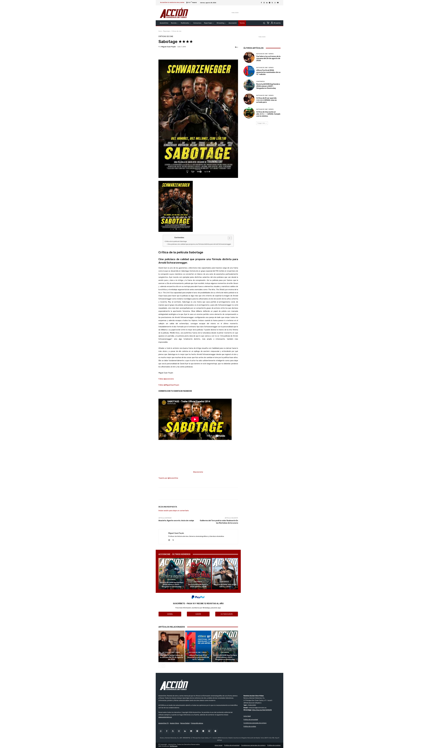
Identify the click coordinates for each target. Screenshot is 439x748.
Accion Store (174, 723)
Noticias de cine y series (171, 652)
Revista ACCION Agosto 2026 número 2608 (198, 586)
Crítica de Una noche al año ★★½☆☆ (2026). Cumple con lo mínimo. (268, 114)
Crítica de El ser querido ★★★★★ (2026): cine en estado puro (266, 100)
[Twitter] (173, 731)
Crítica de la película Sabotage (176, 241)
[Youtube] (277, 2)
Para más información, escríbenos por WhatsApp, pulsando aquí (198, 608)
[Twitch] (209, 731)
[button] (264, 23)
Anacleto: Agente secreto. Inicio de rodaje (176, 521)
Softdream (173, 746)
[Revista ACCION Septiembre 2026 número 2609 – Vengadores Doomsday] (171, 573)
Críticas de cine (176, 31)
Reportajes (166, 31)
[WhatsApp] (275, 2)
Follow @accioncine (166, 379)
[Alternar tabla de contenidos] (228, 238)
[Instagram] (264, 2)
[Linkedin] (266, 2)
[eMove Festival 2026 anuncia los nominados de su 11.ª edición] (198, 646)
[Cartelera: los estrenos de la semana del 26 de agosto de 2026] (171, 646)
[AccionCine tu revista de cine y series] (219, 685)
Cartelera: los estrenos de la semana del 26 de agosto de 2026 (171, 657)
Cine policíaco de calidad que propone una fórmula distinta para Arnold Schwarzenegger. (199, 244)
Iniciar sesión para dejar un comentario (173, 511)
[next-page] (163, 665)
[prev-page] (159, 665)
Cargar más (261, 123)
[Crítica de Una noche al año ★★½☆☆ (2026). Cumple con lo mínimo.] (249, 112)
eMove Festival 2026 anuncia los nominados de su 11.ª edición (198, 657)
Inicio (160, 31)
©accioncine (198, 472)
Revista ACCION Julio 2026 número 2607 (225, 586)
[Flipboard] (197, 731)
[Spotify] (215, 731)
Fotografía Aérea (197, 723)
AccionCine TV (163, 723)
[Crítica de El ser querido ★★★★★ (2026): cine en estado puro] (249, 99)
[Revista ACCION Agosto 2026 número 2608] (198, 573)
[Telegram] (269, 2)
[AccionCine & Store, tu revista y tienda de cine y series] (174, 13)
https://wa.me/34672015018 (262, 710)
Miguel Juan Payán (168, 46)
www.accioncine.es (165, 717)
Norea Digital (185, 723)
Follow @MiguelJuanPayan (168, 385)
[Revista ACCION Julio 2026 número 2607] (225, 573)
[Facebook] (261, 2)
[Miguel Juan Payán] (163, 537)
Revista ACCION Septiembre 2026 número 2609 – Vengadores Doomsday (171, 584)
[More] (218, 54)
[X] (272, 2)
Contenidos (171, 579)
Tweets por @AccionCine (168, 478)
